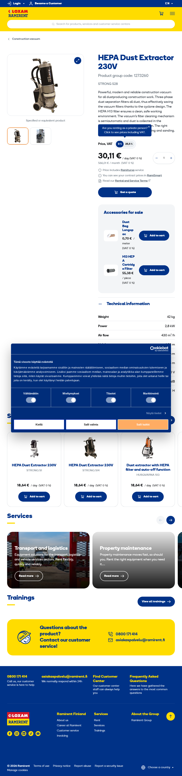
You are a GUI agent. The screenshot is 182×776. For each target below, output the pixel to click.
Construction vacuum (26, 39)
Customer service (68, 730)
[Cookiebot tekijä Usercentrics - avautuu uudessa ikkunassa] (152, 349)
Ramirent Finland (71, 714)
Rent (97, 720)
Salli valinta (91, 424)
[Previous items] (160, 520)
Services (101, 714)
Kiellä (39, 424)
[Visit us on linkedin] (23, 733)
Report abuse (82, 766)
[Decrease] (156, 158)
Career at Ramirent (69, 725)
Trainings (99, 730)
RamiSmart (154, 175)
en (167, 3)
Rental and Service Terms (131, 181)
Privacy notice (62, 766)
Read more (48, 560)
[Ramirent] (18, 13)
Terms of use (41, 766)
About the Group (145, 714)
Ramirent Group (141, 720)
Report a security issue (109, 766)
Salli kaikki (143, 424)
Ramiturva (127, 170)
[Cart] (161, 13)
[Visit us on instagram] (16, 733)
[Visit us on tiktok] (30, 733)
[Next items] (170, 520)
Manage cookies (17, 770)
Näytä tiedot (153, 413)
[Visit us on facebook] (9, 733)
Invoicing (62, 735)
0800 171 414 (127, 634)
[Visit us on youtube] (38, 733)
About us (62, 720)
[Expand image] (77, 60)
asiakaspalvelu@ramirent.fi (140, 640)
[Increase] (171, 158)
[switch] (71, 400)
